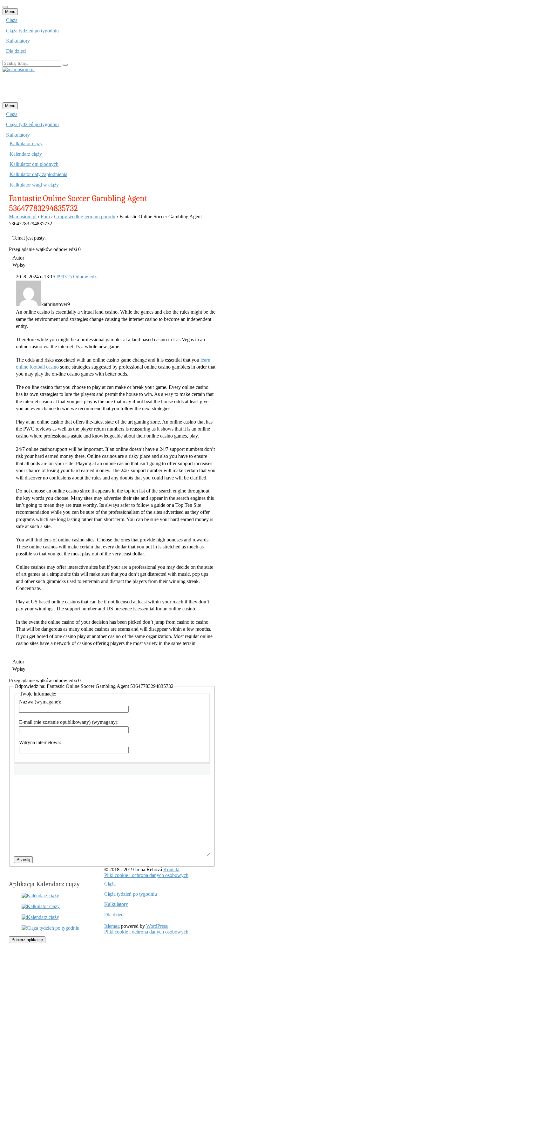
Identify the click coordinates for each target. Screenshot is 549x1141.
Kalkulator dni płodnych (34, 164)
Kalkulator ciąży (26, 143)
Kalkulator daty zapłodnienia (38, 174)
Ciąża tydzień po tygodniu (32, 30)
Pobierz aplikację (27, 939)
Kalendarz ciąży (26, 154)
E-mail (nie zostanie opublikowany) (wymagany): (69, 722)
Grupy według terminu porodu (84, 216)
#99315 (64, 276)
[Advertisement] (118, 86)
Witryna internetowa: (40, 742)
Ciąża (11, 20)
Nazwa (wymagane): (40, 701)
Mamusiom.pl (23, 216)
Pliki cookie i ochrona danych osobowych (146, 875)
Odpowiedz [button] (85, 276)
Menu (10, 11)
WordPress (157, 926)
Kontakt (171, 869)
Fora (45, 216)
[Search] (65, 65)
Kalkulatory (18, 41)
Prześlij (23, 859)
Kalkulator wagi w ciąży (34, 184)
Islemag (112, 926)
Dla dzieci (16, 51)
